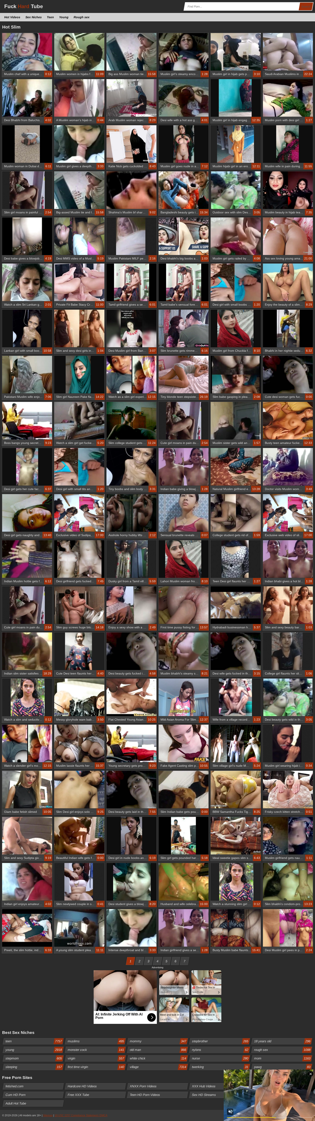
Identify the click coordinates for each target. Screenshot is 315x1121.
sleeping (33, 1067)
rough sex (282, 1050)
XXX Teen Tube (265, 1095)
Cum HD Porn (15, 1095)
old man (158, 1050)
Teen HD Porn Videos (145, 1095)
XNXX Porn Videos (143, 1086)
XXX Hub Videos (204, 1086)
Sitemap (48, 1115)
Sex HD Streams (204, 1095)
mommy (158, 1041)
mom (282, 1058)
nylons (220, 1050)
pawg (282, 1067)
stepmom (33, 1058)
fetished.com (14, 1086)
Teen (50, 17)
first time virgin (96, 1067)
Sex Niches (33, 17)
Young (64, 17)
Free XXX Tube (79, 1095)
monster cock (96, 1050)
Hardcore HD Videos (82, 1086)
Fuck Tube (23, 6)
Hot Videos (12, 17)
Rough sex (82, 17)
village (158, 1067)
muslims (96, 1041)
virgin (96, 1058)
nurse (220, 1058)
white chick (158, 1058)
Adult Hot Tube (16, 1103)
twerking (220, 1067)
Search (306, 6)
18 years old (282, 1041)
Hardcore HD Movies (269, 1086)
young (33, 1050)
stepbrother (220, 1041)
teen (33, 1041)
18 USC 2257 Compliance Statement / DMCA (81, 1115)
